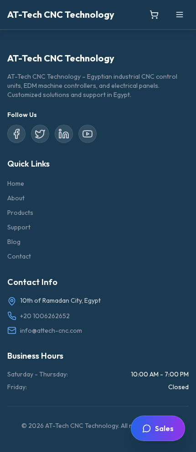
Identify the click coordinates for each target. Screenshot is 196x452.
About (16, 198)
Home (15, 183)
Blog (14, 242)
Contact (19, 256)
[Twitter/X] (40, 134)
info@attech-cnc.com (51, 330)
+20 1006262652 (45, 316)
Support (19, 227)
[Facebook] (16, 134)
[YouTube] (87, 134)
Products (20, 212)
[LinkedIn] (64, 134)
